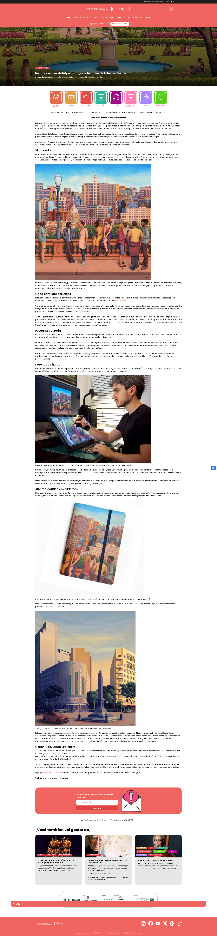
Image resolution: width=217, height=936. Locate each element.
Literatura (137, 17)
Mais (147, 17)
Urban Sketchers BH (52, 772)
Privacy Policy (117, 933)
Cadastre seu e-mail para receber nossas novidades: (94, 796)
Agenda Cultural (100, 24)
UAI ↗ (172, 1)
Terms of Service (132, 933)
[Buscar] (171, 9)
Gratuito (77, 17)
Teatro (96, 17)
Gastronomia (107, 17)
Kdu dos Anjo (119, 300)
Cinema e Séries (123, 17)
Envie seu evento (119, 24)
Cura (59, 288)
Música (87, 17)
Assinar (97, 808)
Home (67, 17)
